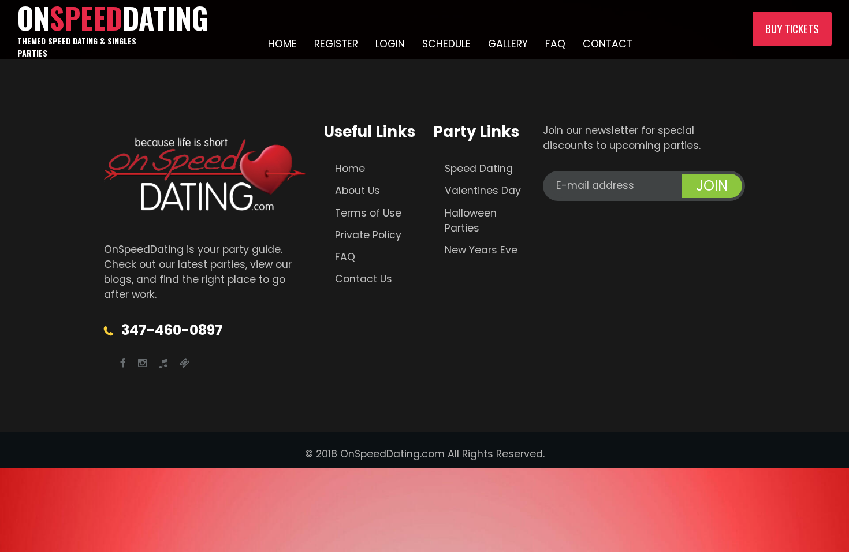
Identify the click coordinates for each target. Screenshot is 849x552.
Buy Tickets (792, 28)
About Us (357, 190)
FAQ (555, 44)
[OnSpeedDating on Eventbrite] (185, 363)
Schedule (446, 44)
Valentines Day (483, 190)
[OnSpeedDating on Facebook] (123, 363)
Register (336, 44)
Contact (607, 44)
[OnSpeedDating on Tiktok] (163, 363)
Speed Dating (479, 169)
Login (390, 44)
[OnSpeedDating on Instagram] (142, 363)
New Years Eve (481, 250)
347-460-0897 (172, 330)
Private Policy (368, 235)
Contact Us (363, 279)
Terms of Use (368, 213)
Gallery (508, 44)
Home (282, 44)
